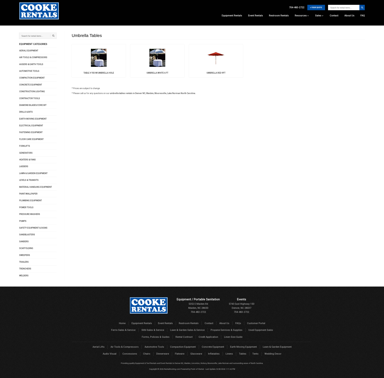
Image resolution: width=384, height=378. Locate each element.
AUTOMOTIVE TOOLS (29, 71)
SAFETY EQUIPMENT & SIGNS (33, 228)
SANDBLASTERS (27, 234)
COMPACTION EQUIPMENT (32, 78)
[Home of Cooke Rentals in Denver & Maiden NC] (39, 12)
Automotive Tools (154, 346)
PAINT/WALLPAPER (28, 194)
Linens (229, 353)
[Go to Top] (378, 372)
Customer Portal (256, 323)
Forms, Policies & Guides (156, 336)
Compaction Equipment (183, 346)
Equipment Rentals (232, 15)
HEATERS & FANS (27, 159)
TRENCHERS (25, 268)
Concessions (129, 353)
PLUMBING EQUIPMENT (30, 200)
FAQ (362, 15)
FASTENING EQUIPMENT (31, 132)
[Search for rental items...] (362, 7)
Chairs (146, 353)
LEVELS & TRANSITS (29, 180)
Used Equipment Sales (260, 330)
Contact (334, 15)
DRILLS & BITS (26, 112)
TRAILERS (24, 262)
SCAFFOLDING (26, 248)
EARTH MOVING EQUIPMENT (33, 119)
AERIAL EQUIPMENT (28, 50)
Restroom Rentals (279, 15)
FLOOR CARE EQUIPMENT (31, 139)
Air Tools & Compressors (125, 346)
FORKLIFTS (24, 146)
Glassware (196, 353)
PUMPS (22, 221)
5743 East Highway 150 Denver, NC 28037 (241, 303)
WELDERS (23, 275)
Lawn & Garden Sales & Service (187, 330)
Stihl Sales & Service (152, 330)
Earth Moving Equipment (243, 346)
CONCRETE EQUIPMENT (30, 84)
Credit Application (208, 336)
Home (122, 323)
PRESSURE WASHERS (29, 214)
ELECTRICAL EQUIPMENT (31, 125)
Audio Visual (109, 353)
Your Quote (316, 7)
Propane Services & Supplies (226, 330)
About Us (349, 15)
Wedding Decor (272, 353)
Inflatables (214, 353)
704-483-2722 (296, 7)
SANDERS (24, 241)
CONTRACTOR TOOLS (29, 98)
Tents (255, 353)
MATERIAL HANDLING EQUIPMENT (35, 187)
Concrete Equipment (213, 346)
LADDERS (23, 166)
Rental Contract (184, 336)
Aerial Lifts (99, 346)
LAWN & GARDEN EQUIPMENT (33, 173)
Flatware (179, 353)
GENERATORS (26, 153)
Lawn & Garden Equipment (277, 346)
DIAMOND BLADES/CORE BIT (32, 105)
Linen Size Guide (233, 336)
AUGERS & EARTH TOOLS (31, 64)
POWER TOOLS (26, 207)
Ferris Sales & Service (123, 330)
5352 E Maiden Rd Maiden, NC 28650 (198, 303)
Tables (242, 353)
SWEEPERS (24, 255)
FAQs (238, 323)
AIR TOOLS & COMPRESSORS (33, 57)
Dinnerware (162, 353)
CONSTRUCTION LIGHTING (32, 91)
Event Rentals (255, 15)
